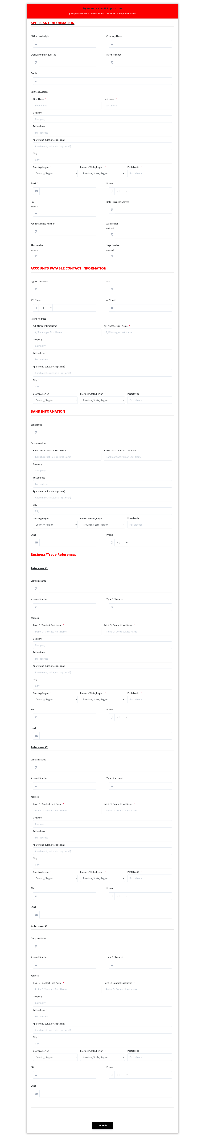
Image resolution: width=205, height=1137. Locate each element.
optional (34, 206)
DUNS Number (113, 54)
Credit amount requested (43, 54)
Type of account (114, 778)
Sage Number (113, 245)
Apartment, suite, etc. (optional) (49, 139)
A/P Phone (36, 300)
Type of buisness (39, 281)
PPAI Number (37, 245)
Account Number (39, 599)
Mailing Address (38, 318)
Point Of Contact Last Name (118, 625)
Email (33, 183)
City (35, 153)
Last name (109, 99)
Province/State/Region (91, 167)
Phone (109, 183)
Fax (32, 201)
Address (35, 617)
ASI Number (112, 223)
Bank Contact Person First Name (49, 450)
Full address (39, 126)
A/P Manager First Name (45, 325)
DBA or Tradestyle (40, 36)
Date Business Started (117, 201)
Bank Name (36, 424)
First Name (38, 99)
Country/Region (41, 167)
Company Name (114, 36)
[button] (102, 1125)
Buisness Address (40, 91)
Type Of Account (114, 599)
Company (37, 112)
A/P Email (110, 300)
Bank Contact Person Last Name (120, 450)
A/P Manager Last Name (116, 325)
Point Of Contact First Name (47, 625)
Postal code (133, 166)
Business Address (40, 443)
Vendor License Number (43, 223)
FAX (32, 709)
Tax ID (34, 73)
